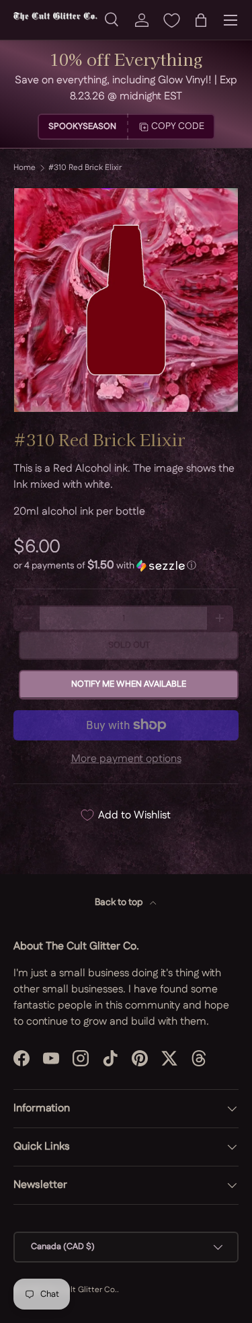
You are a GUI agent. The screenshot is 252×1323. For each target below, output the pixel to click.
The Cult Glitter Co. (80, 1289)
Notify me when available (128, 684)
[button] (201, 20)
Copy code (177, 126)
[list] (126, 300)
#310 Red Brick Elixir (85, 168)
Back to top (119, 902)
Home (24, 168)
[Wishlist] (171, 20)
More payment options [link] (126, 759)
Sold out (129, 645)
